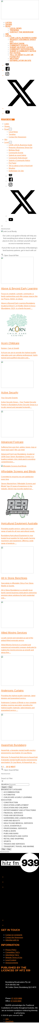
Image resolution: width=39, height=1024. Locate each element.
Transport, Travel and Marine (18, 846)
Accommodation (11, 792)
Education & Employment (16, 805)
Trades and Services (14, 844)
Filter (3, 849)
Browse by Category (11, 789)
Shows (8, 24)
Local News (16, 28)
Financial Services (13, 813)
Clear (10, 787)
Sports (7, 841)
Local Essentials (12, 826)
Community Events (19, 45)
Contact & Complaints (13, 935)
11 (9, 767)
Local (8, 36)
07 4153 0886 (16, 998)
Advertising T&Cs (12, 955)
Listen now (6, 119)
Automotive (9, 795)
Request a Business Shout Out (20, 147)
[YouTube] (7, 113)
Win (7, 34)
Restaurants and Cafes (15, 836)
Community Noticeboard (22, 49)
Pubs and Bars (10, 833)
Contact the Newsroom (21, 32)
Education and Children (15, 808)
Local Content (10, 960)
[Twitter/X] (21, 108)
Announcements (11, 963)
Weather (14, 59)
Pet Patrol (15, 53)
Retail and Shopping (13, 839)
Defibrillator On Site (20, 60)
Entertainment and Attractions (19, 810)
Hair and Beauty (11, 821)
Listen (8, 23)
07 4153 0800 (16, 1001)
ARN (7, 1019)
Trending (14, 30)
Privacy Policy (10, 950)
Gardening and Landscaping (17, 818)
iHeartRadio (9, 1021)
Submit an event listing (21, 47)
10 (7, 767)
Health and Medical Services (18, 823)
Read (8, 26)
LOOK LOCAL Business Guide (23, 38)
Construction (10, 802)
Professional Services (15, 828)
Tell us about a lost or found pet (20, 166)
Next (13, 767)
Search (5, 784)
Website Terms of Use (13, 957)
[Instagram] (7, 75)
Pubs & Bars (9, 831)
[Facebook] (7, 70)
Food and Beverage (13, 815)
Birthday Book (17, 43)
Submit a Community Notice (23, 51)
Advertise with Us (12, 940)
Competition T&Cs (12, 952)
